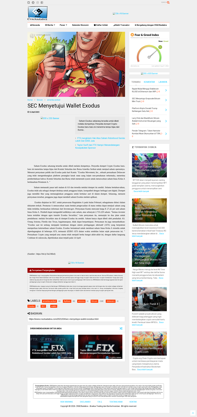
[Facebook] (42, 2)
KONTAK (133, 402)
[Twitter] (28, 2)
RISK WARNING (66, 402)
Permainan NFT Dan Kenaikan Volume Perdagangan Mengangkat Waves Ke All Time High (148, 256)
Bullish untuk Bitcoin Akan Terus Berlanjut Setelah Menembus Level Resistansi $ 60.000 (147, 211)
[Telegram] (33, 2)
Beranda (36, 25)
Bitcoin (40, 100)
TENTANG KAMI (115, 402)
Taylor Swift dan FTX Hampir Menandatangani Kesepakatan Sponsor (100, 351)
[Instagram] (37, 2)
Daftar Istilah (102, 25)
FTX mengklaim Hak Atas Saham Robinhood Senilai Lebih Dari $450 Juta (51, 351)
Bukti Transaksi (122, 25)
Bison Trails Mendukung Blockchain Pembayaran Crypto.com (149, 348)
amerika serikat (53, 100)
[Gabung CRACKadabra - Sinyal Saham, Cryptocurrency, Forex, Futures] (121, 13)
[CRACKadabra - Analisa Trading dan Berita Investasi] (37, 19)
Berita (50, 25)
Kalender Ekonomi (80, 25)
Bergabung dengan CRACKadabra (151, 25)
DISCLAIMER (85, 402)
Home (30, 100)
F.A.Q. (100, 402)
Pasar (62, 25)
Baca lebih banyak (141, 191)
